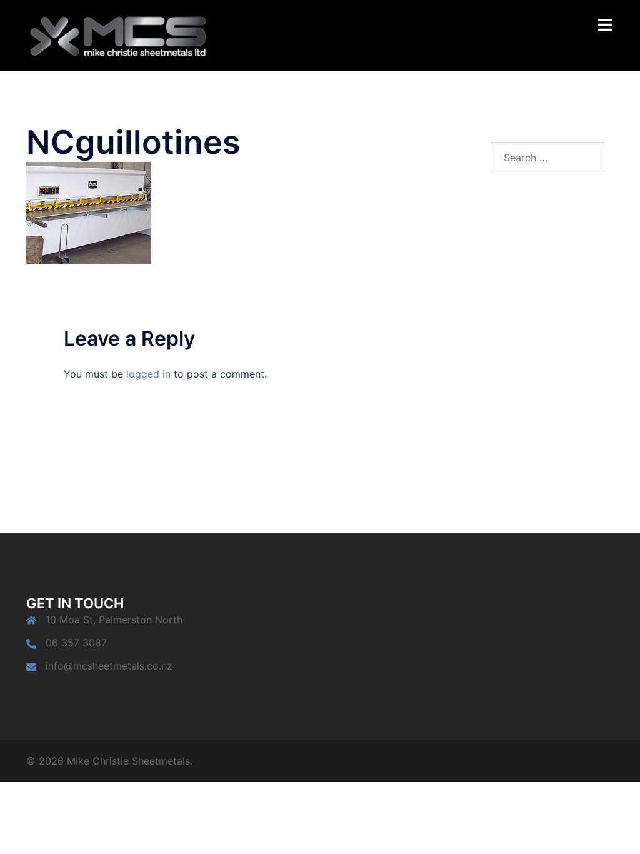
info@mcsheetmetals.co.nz (109, 666)
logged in (148, 374)
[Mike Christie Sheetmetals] (117, 34)
